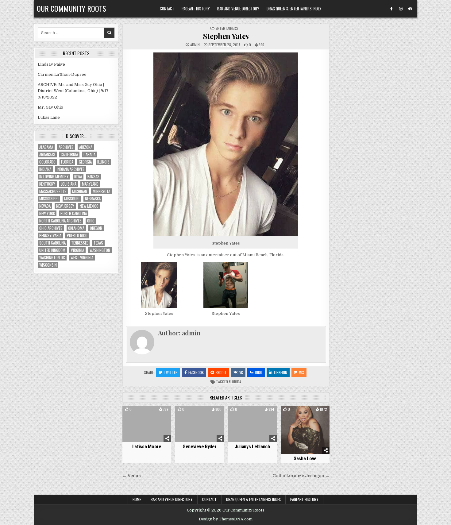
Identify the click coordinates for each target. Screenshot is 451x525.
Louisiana (68, 184)
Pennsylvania (50, 235)
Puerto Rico (77, 235)
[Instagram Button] (401, 9)
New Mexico (89, 206)
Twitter (171, 372)
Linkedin (280, 372)
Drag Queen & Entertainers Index (294, 9)
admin (195, 45)
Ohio (90, 221)
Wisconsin (48, 265)
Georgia (85, 162)
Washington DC (52, 258)
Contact (167, 9)
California (69, 154)
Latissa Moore (146, 447)
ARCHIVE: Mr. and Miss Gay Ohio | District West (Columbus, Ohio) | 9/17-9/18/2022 (74, 91)
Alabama (46, 147)
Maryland (90, 184)
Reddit (221, 372)
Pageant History (196, 9)
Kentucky (47, 184)
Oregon (96, 228)
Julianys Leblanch (252, 447)
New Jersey (65, 206)
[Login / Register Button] (410, 9)
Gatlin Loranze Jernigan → (301, 475)
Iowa (78, 177)
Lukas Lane (49, 117)
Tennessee (79, 243)
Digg (258, 372)
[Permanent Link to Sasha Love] (305, 430)
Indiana (45, 169)
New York (47, 213)
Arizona (85, 147)
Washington (100, 250)
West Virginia (82, 258)
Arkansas (47, 154)
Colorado (47, 162)
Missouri (71, 199)
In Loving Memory (54, 177)
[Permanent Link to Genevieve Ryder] (199, 424)
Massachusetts (53, 191)
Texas (98, 243)
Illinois (103, 162)
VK (241, 372)
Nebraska (93, 199)
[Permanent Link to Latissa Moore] (146, 424)
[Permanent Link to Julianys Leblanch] (252, 424)
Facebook (196, 372)
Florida (235, 381)
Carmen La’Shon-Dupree (62, 74)
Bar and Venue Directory (238, 9)
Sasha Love (305, 458)
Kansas (93, 177)
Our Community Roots (71, 8)
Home (137, 499)
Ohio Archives (51, 228)
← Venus (131, 475)
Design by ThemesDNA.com (225, 519)
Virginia (77, 250)
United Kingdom (52, 250)
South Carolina (52, 243)
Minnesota (101, 191)
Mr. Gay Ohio (50, 107)
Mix (301, 372)
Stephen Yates (226, 36)
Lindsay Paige (51, 64)
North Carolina (73, 213)
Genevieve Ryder (200, 447)
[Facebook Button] (391, 9)
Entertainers (227, 28)
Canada (89, 154)
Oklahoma (76, 228)
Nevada (45, 206)
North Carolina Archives (60, 221)
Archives (66, 147)
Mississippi (49, 199)
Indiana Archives (71, 169)
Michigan (79, 191)
